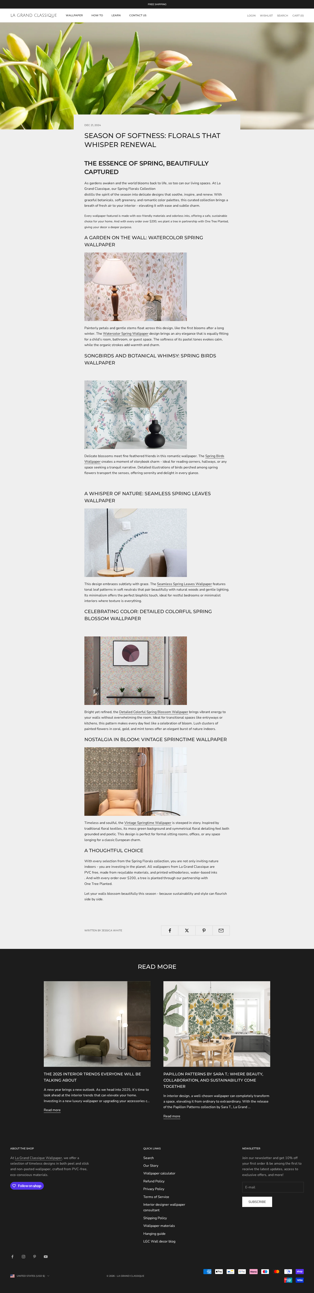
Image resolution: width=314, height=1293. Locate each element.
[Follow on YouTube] (46, 1256)
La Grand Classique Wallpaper (38, 1158)
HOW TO (97, 15)
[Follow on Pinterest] (34, 1256)
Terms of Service (156, 1197)
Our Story (150, 1165)
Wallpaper (74, 15)
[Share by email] (221, 930)
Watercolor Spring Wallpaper (125, 333)
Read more (52, 1110)
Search (148, 1158)
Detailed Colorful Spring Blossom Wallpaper (153, 712)
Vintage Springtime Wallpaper (147, 822)
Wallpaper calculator (159, 1173)
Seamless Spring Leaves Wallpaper (184, 584)
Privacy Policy (153, 1189)
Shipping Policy (155, 1218)
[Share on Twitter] (186, 930)
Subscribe (257, 1202)
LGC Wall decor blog (159, 1241)
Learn (116, 15)
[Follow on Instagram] (23, 1256)
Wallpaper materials (159, 1225)
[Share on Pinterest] (204, 930)
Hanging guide (154, 1233)
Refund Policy (153, 1181)
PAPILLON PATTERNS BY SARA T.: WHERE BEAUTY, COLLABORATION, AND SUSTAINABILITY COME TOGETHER (213, 1080)
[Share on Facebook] (169, 930)
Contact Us (137, 15)
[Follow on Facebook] (12, 1256)
